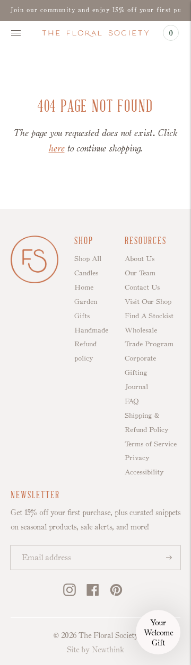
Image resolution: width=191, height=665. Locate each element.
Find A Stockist (149, 315)
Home (83, 287)
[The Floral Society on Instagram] (69, 593)
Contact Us (142, 287)
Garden (85, 301)
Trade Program (149, 343)
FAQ (131, 401)
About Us (139, 258)
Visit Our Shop (148, 301)
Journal (136, 386)
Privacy (137, 457)
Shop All (87, 258)
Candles (86, 272)
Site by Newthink (95, 649)
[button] (158, 632)
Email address (42, 546)
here (57, 148)
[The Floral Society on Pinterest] (116, 593)
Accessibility (144, 472)
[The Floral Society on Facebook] (92, 593)
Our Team (140, 272)
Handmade (91, 330)
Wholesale (141, 330)
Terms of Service (151, 443)
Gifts (82, 315)
